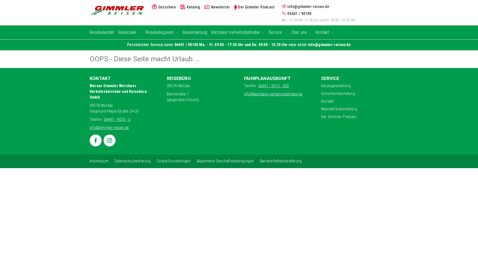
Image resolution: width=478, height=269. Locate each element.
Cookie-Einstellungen (174, 161)
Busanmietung (195, 32)
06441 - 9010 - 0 (117, 119)
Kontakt (322, 32)
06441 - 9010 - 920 (273, 85)
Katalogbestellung (336, 85)
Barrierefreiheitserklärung (280, 161)
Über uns (299, 32)
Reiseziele (127, 32)
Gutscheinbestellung (338, 93)
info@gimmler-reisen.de (308, 6)
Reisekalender (102, 32)
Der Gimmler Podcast (339, 116)
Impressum (99, 161)
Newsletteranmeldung (339, 109)
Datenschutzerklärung (133, 161)
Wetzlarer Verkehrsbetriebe (235, 32)
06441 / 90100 (299, 13)
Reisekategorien (159, 32)
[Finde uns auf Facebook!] (96, 140)
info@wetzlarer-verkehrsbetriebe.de (273, 94)
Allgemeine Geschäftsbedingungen (225, 161)
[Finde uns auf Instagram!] (110, 140)
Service (275, 32)
